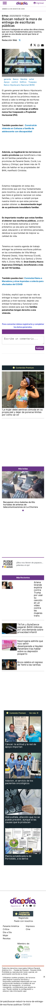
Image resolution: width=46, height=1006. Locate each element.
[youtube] (31, 905)
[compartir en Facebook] (31, 45)
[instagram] (34, 905)
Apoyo (7, 82)
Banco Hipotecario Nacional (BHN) (19, 85)
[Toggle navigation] (4, 3)
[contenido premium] (23, 913)
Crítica (6, 929)
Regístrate (23, 918)
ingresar (40, 3)
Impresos (30, 926)
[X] (27, 905)
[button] (5, 491)
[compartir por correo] (42, 45)
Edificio (23, 82)
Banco (16, 79)
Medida (23, 79)
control (15, 82)
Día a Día (7, 932)
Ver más (33, 713)
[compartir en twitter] (35, 45)
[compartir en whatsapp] (38, 45)
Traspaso (32, 82)
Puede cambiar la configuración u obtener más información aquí (18, 990)
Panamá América (11, 926)
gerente (7, 79)
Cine (28, 929)
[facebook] (23, 905)
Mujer (5, 935)
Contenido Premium (24, 368)
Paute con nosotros (23, 921)
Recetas (6, 938)
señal (31, 79)
